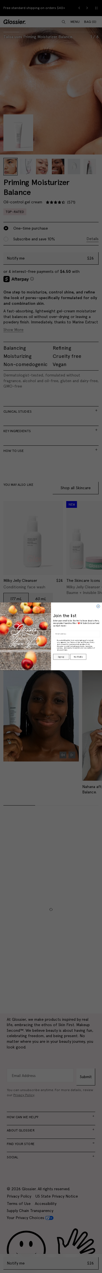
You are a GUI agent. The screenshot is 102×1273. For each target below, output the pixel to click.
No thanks (78, 657)
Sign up (61, 657)
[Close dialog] (98, 606)
